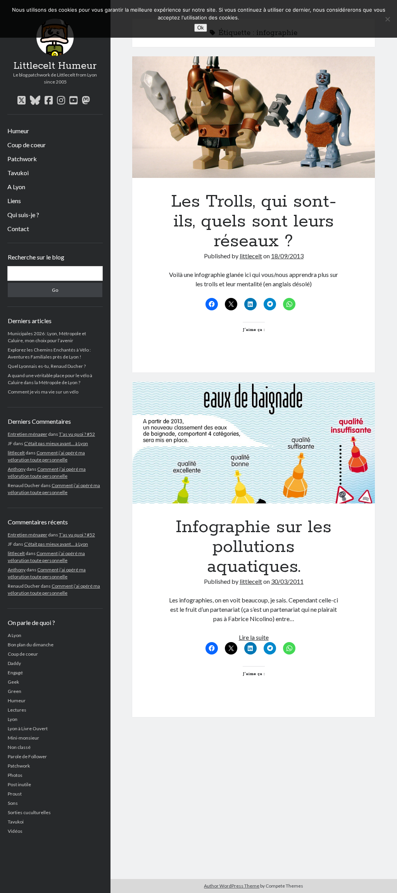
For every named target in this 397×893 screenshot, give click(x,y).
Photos (15, 775)
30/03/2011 (287, 581)
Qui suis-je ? (23, 214)
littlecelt (16, 453)
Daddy (14, 663)
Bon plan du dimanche (31, 645)
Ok (200, 28)
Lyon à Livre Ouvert (28, 728)
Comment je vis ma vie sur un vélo (43, 392)
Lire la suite (254, 637)
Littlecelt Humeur (55, 66)
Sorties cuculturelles (29, 812)
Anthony (17, 469)
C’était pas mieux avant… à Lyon (56, 443)
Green (14, 691)
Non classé (19, 747)
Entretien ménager (27, 434)
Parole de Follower (27, 756)
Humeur (18, 130)
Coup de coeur (26, 144)
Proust (15, 794)
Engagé (15, 672)
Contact (18, 228)
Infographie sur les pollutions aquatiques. (253, 442)
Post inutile (19, 784)
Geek (13, 682)
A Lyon (16, 186)
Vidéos (15, 831)
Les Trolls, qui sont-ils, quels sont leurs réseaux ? (253, 117)
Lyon (12, 719)
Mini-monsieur (23, 738)
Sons (13, 803)
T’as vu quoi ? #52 (77, 434)
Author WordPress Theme (231, 886)
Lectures (17, 710)
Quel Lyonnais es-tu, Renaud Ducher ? (47, 366)
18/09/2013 (287, 255)
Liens (14, 200)
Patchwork (22, 158)
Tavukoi (18, 172)
